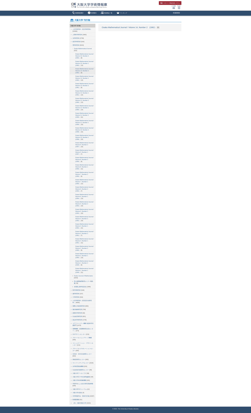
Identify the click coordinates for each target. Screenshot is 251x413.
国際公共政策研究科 (79, 306)
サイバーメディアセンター (81, 363)
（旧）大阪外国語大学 (80, 403)
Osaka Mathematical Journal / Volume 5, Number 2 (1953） (84, 204)
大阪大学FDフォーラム (80, 389)
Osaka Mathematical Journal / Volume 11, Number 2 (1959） (84, 115)
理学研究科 (76, 45)
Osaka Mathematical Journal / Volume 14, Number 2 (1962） (84, 70)
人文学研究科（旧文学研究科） (82, 29)
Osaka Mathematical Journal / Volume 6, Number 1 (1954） (84, 196)
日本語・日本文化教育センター (82, 354)
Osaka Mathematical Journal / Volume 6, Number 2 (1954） (84, 189)
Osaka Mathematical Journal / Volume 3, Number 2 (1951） (84, 233)
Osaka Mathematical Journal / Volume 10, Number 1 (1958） (84, 137)
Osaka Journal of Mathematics (83, 276)
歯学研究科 (76, 293)
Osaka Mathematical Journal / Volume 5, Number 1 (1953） (84, 211)
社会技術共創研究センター (81, 370)
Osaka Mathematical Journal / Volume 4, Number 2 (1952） (84, 218)
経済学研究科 (77, 41)
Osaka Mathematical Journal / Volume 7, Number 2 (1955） (84, 174)
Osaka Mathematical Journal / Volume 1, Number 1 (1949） (84, 270)
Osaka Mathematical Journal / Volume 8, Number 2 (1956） (84, 159)
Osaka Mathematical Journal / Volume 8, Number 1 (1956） (84, 167)
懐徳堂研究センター (79, 359)
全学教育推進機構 (78, 366)
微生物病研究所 (78, 309)
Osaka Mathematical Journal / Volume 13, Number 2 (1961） (84, 85)
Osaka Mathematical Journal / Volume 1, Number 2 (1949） (84, 263)
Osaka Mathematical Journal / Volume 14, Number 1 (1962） (84, 78)
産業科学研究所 (78, 313)
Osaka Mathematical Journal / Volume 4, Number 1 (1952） (84, 226)
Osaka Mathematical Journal (83, 48)
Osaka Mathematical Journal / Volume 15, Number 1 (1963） (84, 63)
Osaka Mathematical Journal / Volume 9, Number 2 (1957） (84, 144)
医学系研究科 (77, 290)
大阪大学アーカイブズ (80, 373)
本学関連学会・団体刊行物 (81, 396)
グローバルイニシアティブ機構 (82, 337)
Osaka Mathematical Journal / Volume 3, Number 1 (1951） (84, 241)
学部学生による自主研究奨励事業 (83, 383)
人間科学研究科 (78, 34)
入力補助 (173, 6)
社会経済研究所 (78, 316)
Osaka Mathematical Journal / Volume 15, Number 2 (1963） (84, 56)
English (179, 6)
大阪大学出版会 (78, 392)
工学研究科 (76, 297)
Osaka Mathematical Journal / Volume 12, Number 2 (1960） (84, 100)
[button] (77, 13)
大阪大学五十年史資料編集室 (82, 377)
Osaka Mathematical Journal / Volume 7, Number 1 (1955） (84, 181)
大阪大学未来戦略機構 (80, 380)
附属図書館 (176, 13)
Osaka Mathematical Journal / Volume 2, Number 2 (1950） (84, 248)
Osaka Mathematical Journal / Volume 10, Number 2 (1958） (84, 130)
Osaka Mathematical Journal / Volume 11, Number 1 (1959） (84, 122)
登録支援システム (171, 3)
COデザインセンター (79, 334)
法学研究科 (76, 38)
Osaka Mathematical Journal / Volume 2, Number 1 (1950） (84, 255)
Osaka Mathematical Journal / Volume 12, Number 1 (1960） (84, 107)
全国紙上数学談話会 (80, 286)
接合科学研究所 (78, 320)
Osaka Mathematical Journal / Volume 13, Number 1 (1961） (84, 93)
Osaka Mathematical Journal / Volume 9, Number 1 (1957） (84, 152)
